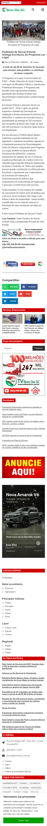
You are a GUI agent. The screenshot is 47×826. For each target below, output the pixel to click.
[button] (42, 9)
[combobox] (16, 348)
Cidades (36, 62)
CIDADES (23, 783)
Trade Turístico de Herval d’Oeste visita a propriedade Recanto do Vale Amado (23, 221)
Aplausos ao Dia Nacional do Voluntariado (19, 673)
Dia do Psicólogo (9, 708)
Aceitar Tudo (23, 820)
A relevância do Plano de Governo (15, 440)
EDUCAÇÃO (36, 788)
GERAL (26, 792)
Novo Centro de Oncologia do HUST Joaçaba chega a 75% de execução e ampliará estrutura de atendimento (23, 666)
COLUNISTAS (35, 783)
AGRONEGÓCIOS (10, 783)
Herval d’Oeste (13, 105)
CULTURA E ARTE (10, 788)
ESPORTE (7, 792)
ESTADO (17, 792)
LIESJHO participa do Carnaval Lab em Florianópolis (22, 436)
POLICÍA (34, 792)
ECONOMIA (24, 788)
